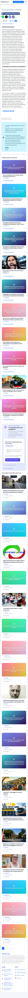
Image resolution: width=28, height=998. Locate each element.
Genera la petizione (14, 460)
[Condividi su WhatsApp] (2, 16)
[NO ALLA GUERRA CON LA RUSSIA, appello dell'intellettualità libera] (14, 171)
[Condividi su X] (6, 16)
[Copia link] (13, 16)
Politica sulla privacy (8, 23)
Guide (3, 967)
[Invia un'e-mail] (9, 16)
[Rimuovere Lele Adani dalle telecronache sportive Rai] (14, 267)
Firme (14, 21)
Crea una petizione (18, 1)
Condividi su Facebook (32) (12, 13)
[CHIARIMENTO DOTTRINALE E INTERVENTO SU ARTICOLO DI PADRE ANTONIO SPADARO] (14, 290)
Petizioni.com (5, 2)
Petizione (5, 21)
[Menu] (25, 2)
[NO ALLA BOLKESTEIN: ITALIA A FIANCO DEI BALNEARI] (14, 362)
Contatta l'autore (7, 118)
